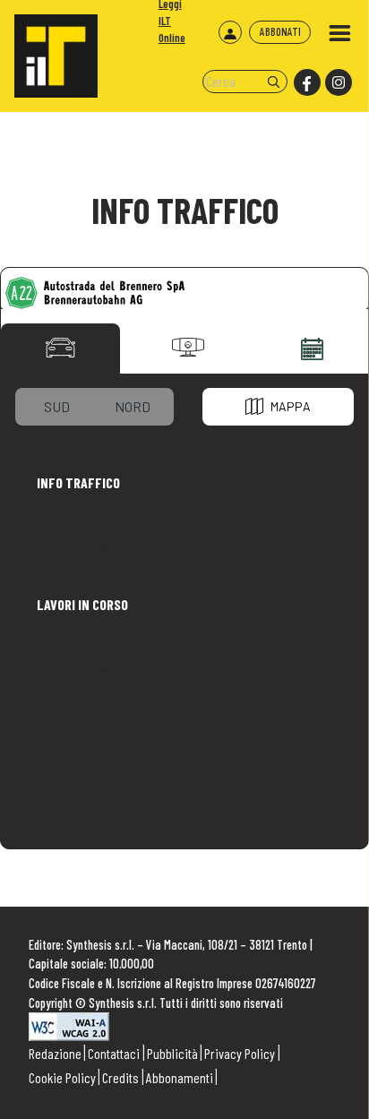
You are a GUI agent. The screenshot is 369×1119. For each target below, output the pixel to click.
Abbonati (280, 31)
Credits (120, 1077)
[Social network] (306, 82)
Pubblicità (172, 1053)
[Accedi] (230, 32)
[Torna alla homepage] (49, 49)
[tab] (57, 407)
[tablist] (60, 347)
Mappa (290, 406)
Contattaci (114, 1053)
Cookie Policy (62, 1077)
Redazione (55, 1053)
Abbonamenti (179, 1077)
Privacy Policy (239, 1053)
